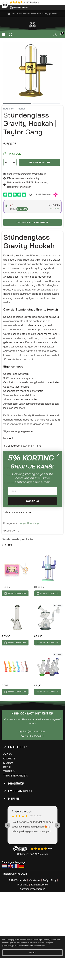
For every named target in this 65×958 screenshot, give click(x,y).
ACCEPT (32, 952)
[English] (10, 865)
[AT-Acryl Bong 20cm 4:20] (16, 666)
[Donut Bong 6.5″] (16, 568)
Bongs (22, 109)
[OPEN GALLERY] (32, 71)
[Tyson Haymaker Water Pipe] (16, 617)
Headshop (8, 109)
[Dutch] (5, 865)
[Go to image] (17, 103)
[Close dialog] (57, 455)
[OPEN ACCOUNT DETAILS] (55, 34)
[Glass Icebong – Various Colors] (48, 666)
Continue (32, 501)
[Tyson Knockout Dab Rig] (48, 617)
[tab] (32, 747)
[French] (16, 865)
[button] (15, 593)
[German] (22, 865)
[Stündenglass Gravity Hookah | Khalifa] (48, 568)
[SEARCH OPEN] (10, 34)
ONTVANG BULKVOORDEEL (32, 222)
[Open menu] (3, 34)
